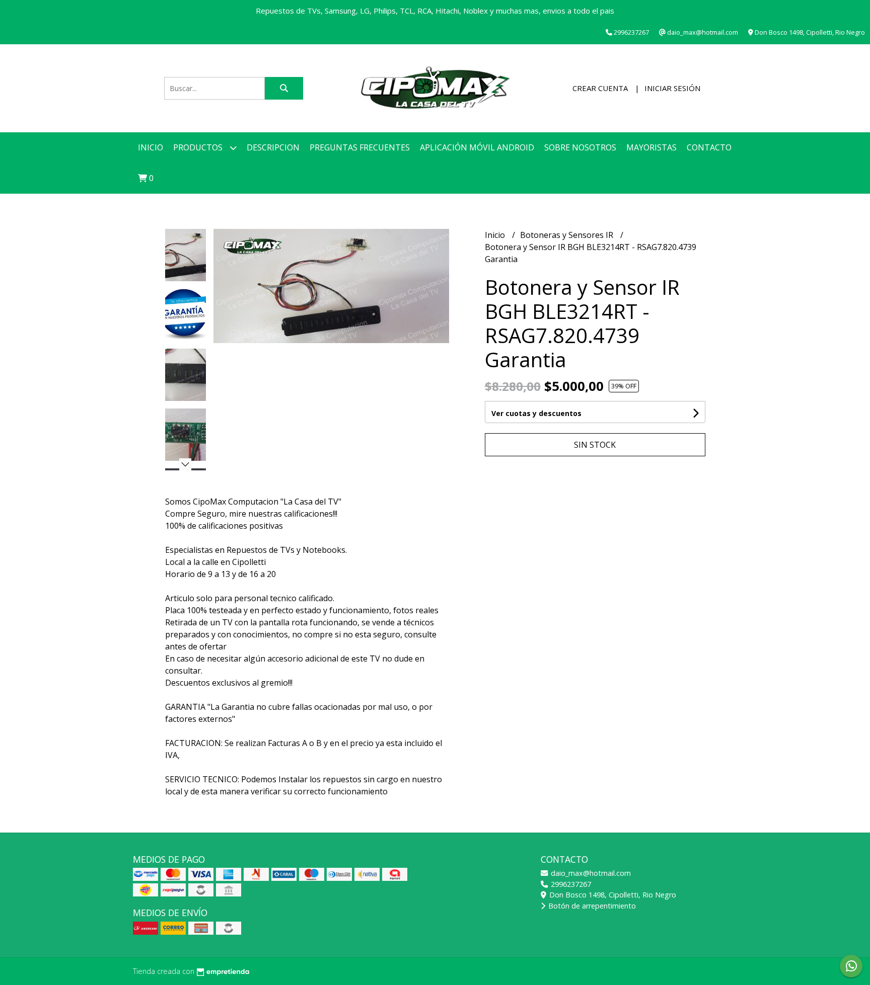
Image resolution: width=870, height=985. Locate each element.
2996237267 (570, 884)
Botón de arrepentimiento (591, 906)
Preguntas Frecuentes (360, 147)
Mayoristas (651, 147)
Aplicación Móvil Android (477, 147)
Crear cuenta (600, 88)
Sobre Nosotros (580, 147)
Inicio (150, 147)
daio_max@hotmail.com (590, 873)
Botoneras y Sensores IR (567, 234)
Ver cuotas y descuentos (536, 413)
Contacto (709, 147)
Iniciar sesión (672, 88)
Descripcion (273, 147)
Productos (199, 147)
